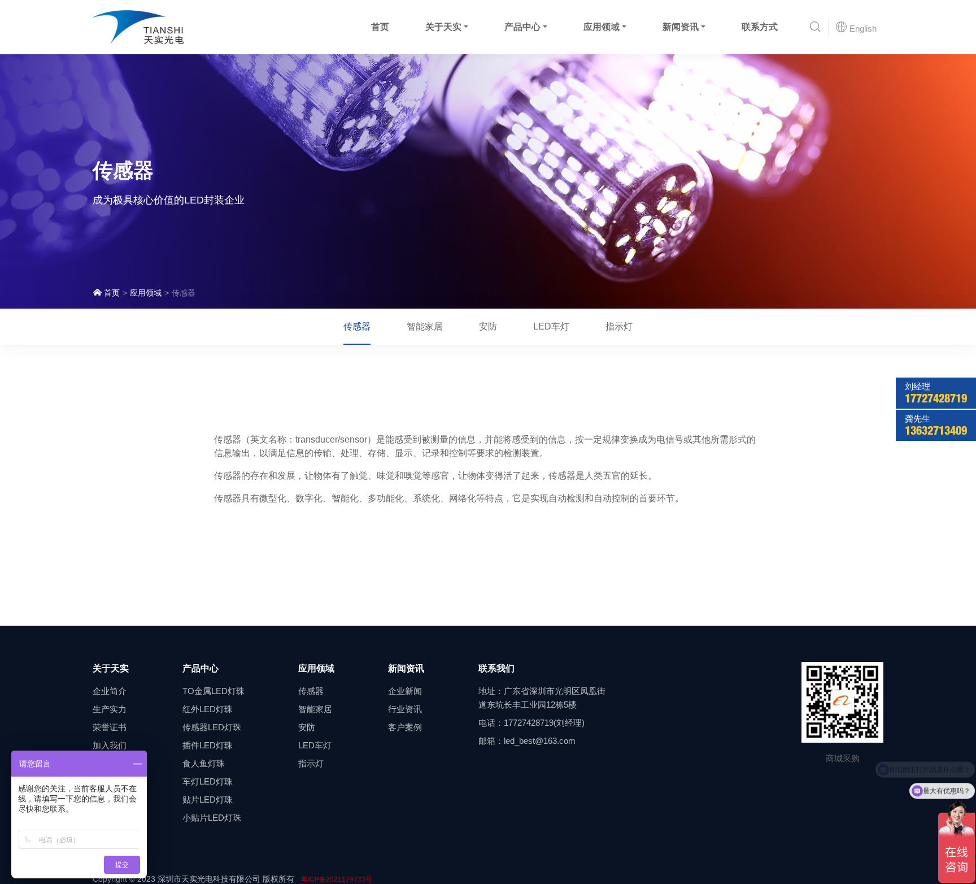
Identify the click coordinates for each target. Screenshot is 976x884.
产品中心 (522, 27)
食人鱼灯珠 (203, 763)
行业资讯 (405, 709)
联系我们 (496, 668)
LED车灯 (551, 326)
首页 (380, 27)
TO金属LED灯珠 (213, 691)
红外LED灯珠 (207, 709)
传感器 (357, 326)
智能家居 (425, 326)
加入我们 (110, 745)
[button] (815, 27)
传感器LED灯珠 (211, 727)
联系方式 (760, 27)
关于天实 (443, 27)
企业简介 (110, 691)
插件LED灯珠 (207, 745)
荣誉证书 (110, 727)
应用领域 (601, 27)
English (862, 28)
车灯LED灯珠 (207, 781)
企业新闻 (405, 691)
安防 (488, 326)
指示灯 (619, 326)
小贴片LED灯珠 (211, 817)
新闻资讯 (681, 27)
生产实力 (110, 709)
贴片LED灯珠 (207, 799)
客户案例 (405, 727)
